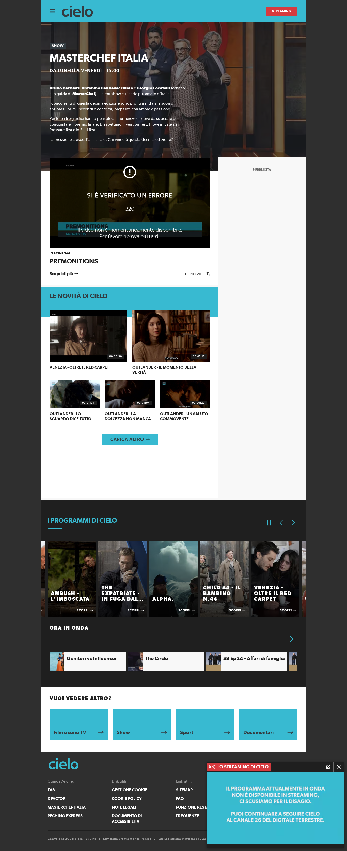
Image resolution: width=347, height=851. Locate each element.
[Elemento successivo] (293, 522)
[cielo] (80, 11)
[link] (130, 258)
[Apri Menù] (56, 11)
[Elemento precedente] (281, 522)
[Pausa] (269, 522)
